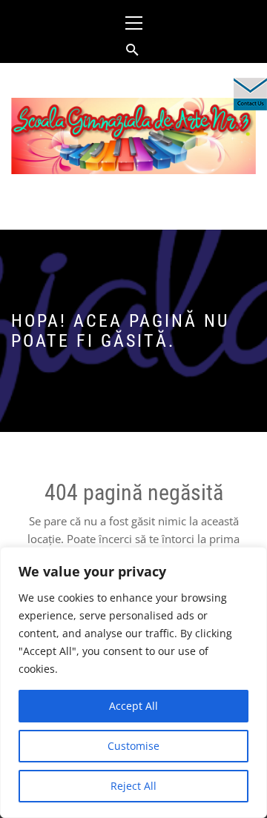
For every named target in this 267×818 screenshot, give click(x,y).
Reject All (133, 786)
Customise (133, 746)
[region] (133, 682)
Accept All (133, 706)
